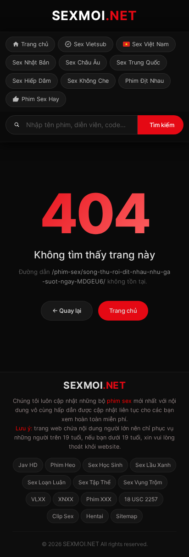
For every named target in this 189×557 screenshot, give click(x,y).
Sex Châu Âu (83, 62)
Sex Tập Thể (94, 482)
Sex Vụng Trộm (142, 482)
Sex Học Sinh (105, 464)
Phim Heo (62, 464)
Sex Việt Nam (150, 44)
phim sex (119, 400)
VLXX (38, 499)
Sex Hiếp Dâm (31, 80)
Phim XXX (98, 499)
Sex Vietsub (90, 44)
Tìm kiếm (162, 125)
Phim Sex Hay (40, 99)
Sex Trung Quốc (138, 62)
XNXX (65, 499)
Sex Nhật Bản (30, 62)
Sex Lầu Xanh (153, 464)
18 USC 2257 (141, 499)
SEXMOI (94, 15)
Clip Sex (62, 516)
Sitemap (126, 516)
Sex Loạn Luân (47, 482)
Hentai (94, 516)
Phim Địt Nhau (144, 80)
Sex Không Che (88, 80)
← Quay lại (66, 310)
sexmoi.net (81, 543)
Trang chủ (34, 44)
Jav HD (28, 464)
